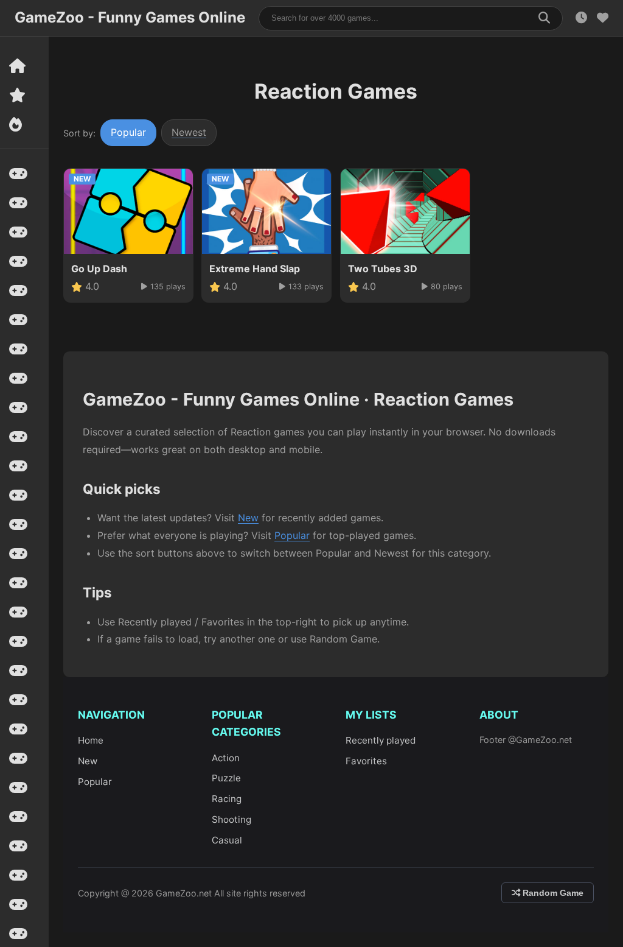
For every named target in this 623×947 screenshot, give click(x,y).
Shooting (231, 819)
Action (226, 758)
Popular (128, 132)
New (248, 518)
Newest (189, 132)
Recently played (381, 740)
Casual (227, 840)
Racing (227, 798)
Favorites (366, 761)
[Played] (581, 18)
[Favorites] (602, 18)
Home (90, 740)
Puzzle (226, 778)
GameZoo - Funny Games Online (130, 17)
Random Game (551, 893)
